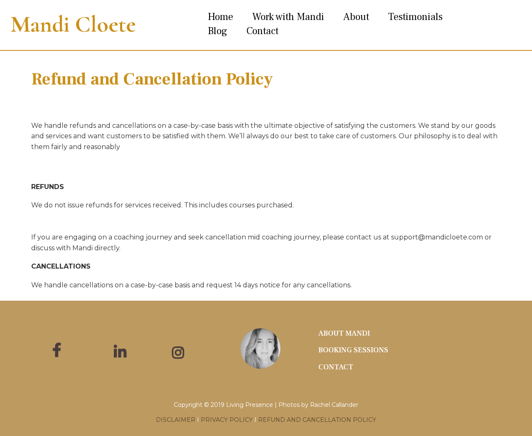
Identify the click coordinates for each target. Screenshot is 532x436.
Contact (262, 31)
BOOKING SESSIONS (353, 350)
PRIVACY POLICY (227, 420)
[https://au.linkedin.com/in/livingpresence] (122, 353)
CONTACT (335, 367)
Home (220, 16)
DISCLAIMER (175, 420)
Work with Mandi (288, 16)
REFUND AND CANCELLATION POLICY (317, 420)
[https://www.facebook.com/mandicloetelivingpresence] (58, 350)
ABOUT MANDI (344, 333)
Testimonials (415, 16)
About (356, 16)
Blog (217, 31)
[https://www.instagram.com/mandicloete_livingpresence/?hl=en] (180, 348)
